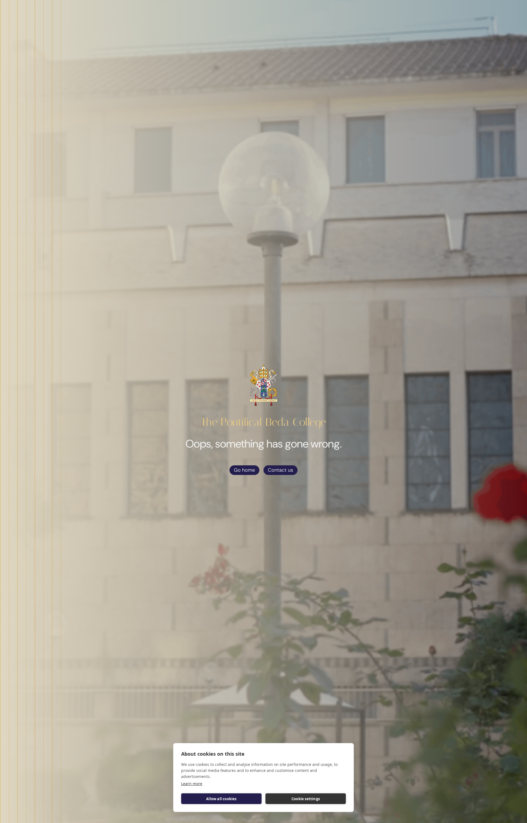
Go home (244, 470)
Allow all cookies (221, 798)
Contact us (280, 470)
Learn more (191, 783)
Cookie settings (305, 798)
